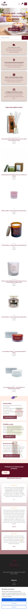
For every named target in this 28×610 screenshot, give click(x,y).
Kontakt (14, 584)
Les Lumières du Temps (14, 47)
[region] (14, 598)
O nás (14, 583)
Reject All (14, 607)
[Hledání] (25, 38)
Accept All (14, 599)
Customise (14, 603)
